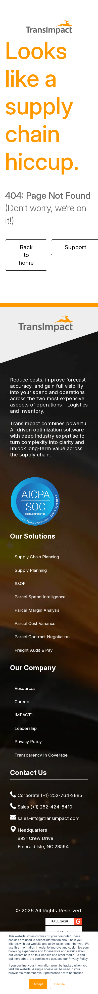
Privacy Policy (28, 741)
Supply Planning (31, 570)
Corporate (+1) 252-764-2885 (50, 795)
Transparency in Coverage (41, 755)
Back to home (26, 255)
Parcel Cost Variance (35, 623)
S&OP (20, 583)
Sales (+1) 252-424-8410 (45, 806)
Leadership (26, 728)
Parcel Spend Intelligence (40, 596)
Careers (22, 701)
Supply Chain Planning (37, 556)
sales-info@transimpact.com (48, 818)
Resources (25, 688)
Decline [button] (59, 984)
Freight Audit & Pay (34, 650)
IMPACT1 (24, 714)
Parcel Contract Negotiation (42, 636)
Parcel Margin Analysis (37, 610)
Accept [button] (38, 984)
